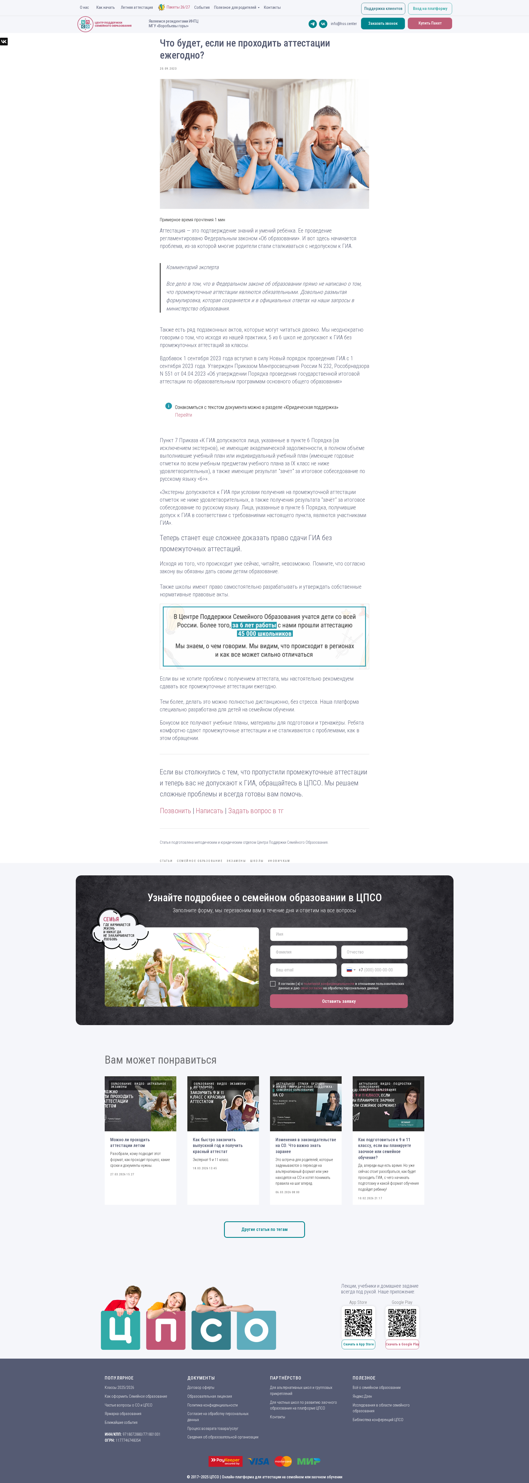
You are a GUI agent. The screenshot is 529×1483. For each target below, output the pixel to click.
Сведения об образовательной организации (222, 1437)
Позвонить (175, 811)
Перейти (183, 415)
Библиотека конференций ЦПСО (378, 1420)
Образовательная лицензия (209, 1396)
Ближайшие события (121, 1422)
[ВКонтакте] (4, 41)
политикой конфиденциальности (329, 984)
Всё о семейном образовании (377, 1387)
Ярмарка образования (123, 1413)
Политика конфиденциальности (212, 1405)
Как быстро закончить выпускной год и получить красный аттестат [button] (218, 1145)
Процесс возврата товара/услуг (212, 1428)
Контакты (277, 1417)
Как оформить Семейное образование (136, 1396)
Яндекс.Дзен (362, 1396)
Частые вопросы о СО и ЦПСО (128, 1405)
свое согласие (311, 988)
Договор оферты (200, 1387)
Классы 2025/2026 (119, 1387)
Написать (209, 811)
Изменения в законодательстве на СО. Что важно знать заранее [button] (306, 1145)
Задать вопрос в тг (256, 811)
